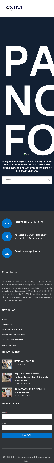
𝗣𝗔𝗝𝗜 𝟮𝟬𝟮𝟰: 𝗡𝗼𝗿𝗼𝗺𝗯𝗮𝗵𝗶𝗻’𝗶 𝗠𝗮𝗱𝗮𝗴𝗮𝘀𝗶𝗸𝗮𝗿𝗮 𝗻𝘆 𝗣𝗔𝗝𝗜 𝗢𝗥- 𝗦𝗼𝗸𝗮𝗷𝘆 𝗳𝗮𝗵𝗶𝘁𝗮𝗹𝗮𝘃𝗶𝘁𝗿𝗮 (31, 377)
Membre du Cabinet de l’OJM (15, 334)
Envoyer (27, 435)
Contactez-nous (9, 344)
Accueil (5, 319)
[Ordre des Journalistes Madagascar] (17, 8)
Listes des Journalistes (12, 339)
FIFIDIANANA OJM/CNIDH (24, 361)
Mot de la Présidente (12, 329)
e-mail (5, 423)
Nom (4, 413)
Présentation (8, 324)
